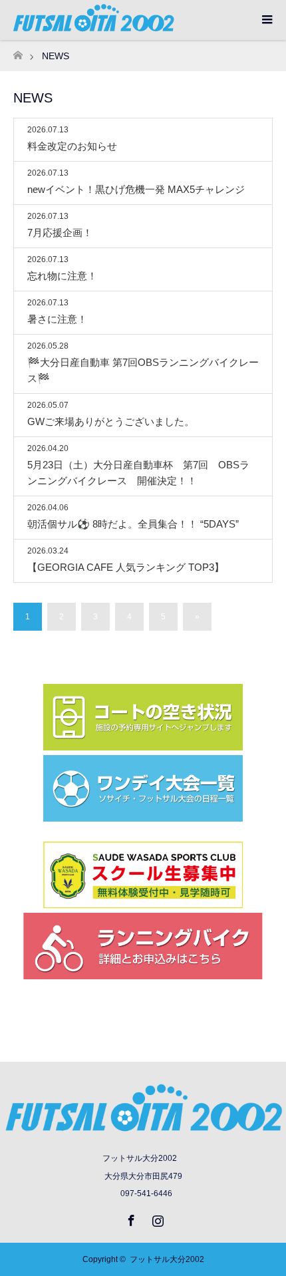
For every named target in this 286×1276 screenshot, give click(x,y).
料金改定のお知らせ (72, 146)
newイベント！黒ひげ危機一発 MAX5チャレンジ (136, 189)
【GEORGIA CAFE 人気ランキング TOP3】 (125, 567)
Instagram (156, 1218)
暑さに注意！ (57, 319)
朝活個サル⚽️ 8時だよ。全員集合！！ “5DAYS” (133, 524)
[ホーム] (17, 52)
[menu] (266, 20)
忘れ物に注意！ (62, 275)
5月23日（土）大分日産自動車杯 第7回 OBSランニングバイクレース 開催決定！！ (138, 472)
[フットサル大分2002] (143, 1130)
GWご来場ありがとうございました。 (110, 421)
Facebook (130, 1218)
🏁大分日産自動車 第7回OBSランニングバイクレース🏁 (143, 370)
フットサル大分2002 (167, 1259)
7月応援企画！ (59, 232)
